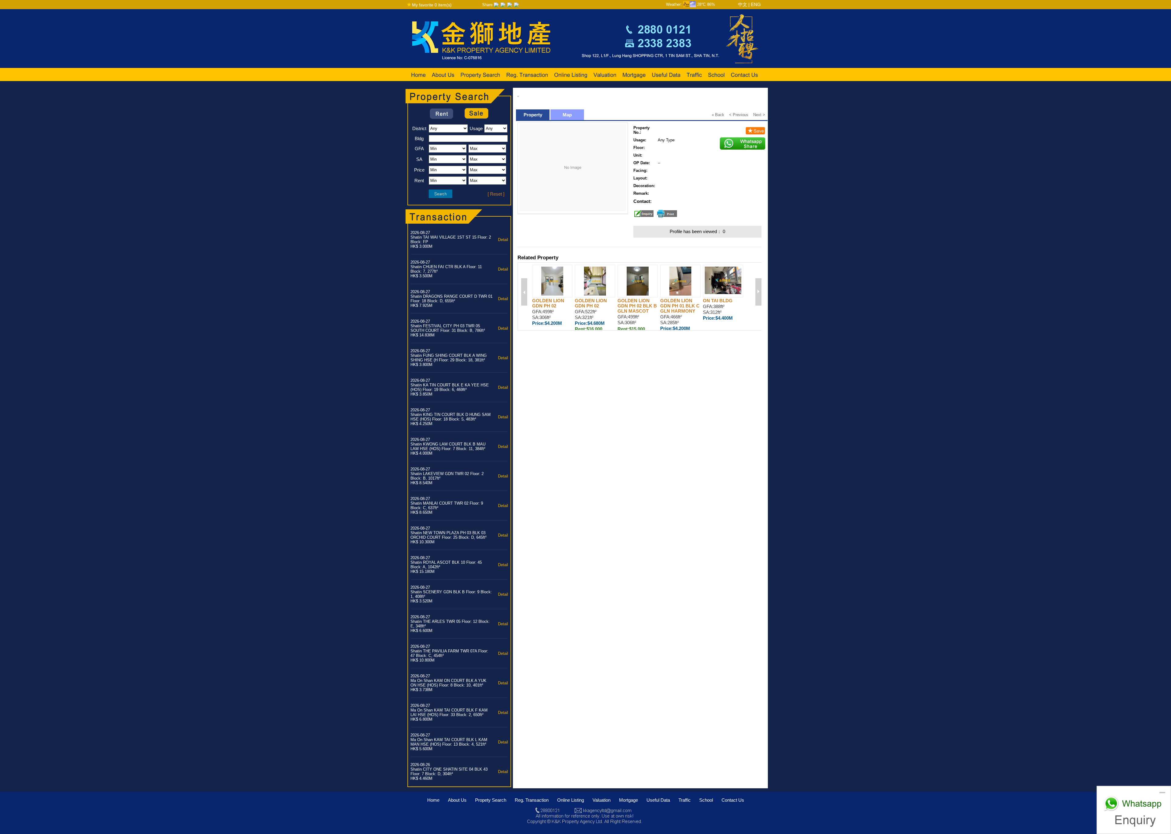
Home (433, 800)
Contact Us (733, 800)
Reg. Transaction (532, 800)
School (706, 800)
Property (533, 114)
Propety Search (490, 800)
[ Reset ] (496, 194)
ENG (756, 4)
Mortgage (628, 800)
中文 (742, 4)
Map (567, 114)
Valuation (602, 800)
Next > (759, 114)
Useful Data (658, 800)
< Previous (738, 114)
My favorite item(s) (432, 4)
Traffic (685, 800)
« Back (718, 114)
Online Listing (570, 800)
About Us (457, 800)
